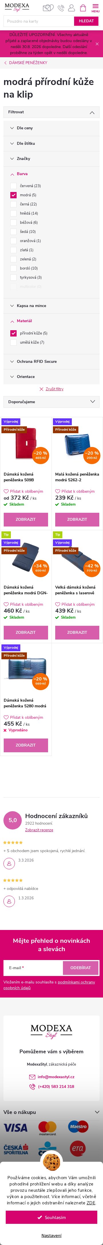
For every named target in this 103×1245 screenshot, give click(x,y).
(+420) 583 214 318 (56, 1086)
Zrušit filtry (55, 389)
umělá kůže (31, 342)
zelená (27, 259)
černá (28, 204)
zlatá (26, 250)
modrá (27, 195)
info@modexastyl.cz (56, 1077)
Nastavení (51, 1235)
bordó (28, 268)
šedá (27, 231)
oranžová (30, 241)
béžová (28, 222)
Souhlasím (55, 1217)
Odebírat (80, 968)
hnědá (28, 213)
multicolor (30, 286)
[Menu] (95, 7)
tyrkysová (30, 277)
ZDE (91, 1203)
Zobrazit (26, 519)
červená (30, 186)
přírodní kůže (33, 333)
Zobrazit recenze (39, 830)
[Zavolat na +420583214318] (61, 8)
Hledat (86, 21)
